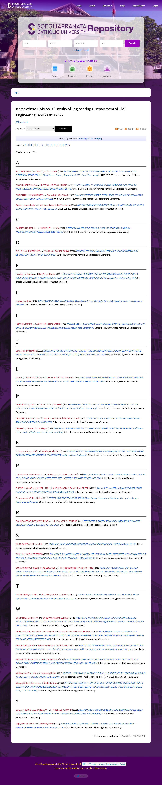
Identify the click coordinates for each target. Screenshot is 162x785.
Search (132, 43)
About (92, 5)
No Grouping (96, 138)
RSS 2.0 (142, 128)
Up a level (23, 122)
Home (78, 5)
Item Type (84, 138)
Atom (120, 128)
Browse (107, 5)
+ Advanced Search (81, 50)
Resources (137, 5)
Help (122, 5)
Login (155, 5)
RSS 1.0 (130, 128)
